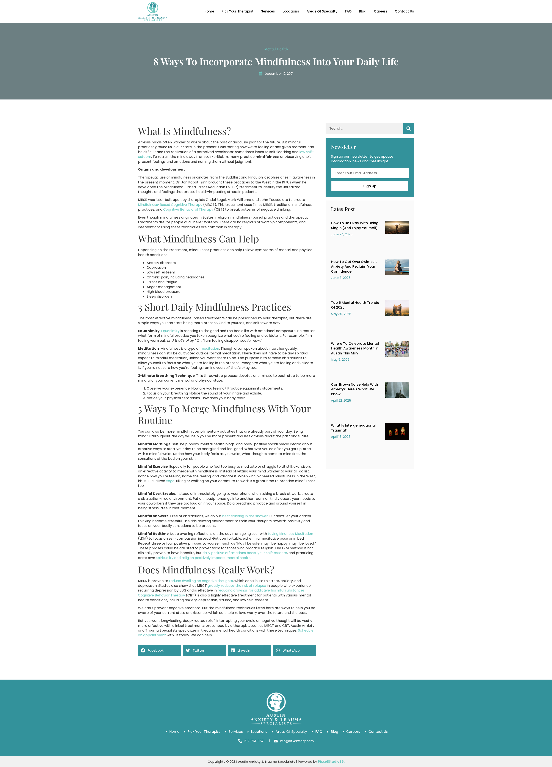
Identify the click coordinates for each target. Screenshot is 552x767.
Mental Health (276, 49)
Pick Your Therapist (238, 11)
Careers (380, 11)
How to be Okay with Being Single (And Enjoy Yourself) (354, 225)
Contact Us (404, 11)
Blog (362, 11)
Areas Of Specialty (322, 11)
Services (268, 11)
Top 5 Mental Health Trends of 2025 (355, 305)
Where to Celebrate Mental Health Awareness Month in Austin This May (355, 348)
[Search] (408, 128)
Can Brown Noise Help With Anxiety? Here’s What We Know (354, 389)
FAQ (348, 11)
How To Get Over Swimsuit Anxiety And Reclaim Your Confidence (354, 266)
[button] (159, 650)
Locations (290, 11)
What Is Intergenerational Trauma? (353, 428)
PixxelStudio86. (331, 761)
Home (209, 11)
